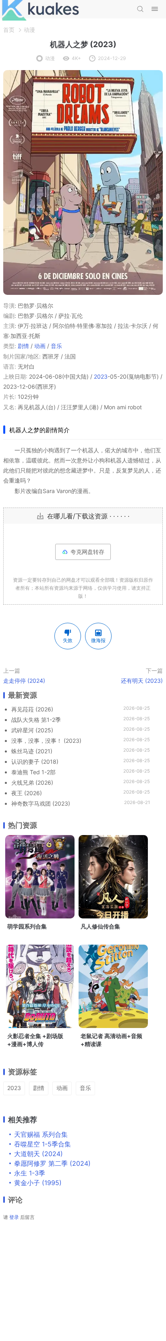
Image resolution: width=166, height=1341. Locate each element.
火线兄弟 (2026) (32, 782)
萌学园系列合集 (27, 926)
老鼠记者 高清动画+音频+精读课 (111, 1039)
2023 (101, 376)
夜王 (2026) (26, 793)
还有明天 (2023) (142, 680)
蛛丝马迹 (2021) (31, 751)
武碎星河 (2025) (32, 730)
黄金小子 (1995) (38, 1183)
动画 (40, 345)
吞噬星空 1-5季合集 (42, 1144)
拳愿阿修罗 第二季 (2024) (52, 1163)
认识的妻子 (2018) (34, 761)
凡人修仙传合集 (100, 926)
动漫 (29, 29)
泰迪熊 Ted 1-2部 (33, 772)
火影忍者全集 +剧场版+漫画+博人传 (35, 1039)
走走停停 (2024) (24, 680)
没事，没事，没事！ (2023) (46, 740)
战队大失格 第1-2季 (36, 719)
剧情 (23, 345)
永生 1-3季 (29, 1173)
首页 (9, 29)
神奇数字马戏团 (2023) (40, 803)
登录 (14, 1217)
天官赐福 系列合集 (41, 1134)
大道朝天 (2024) (38, 1154)
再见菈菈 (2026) (32, 709)
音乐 (56, 345)
